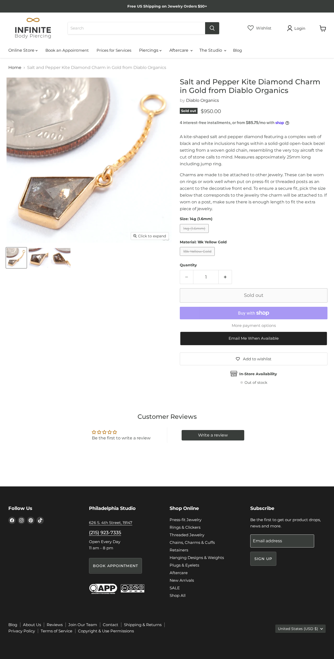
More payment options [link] (254, 325)
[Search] (212, 28)
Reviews (55, 624)
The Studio (211, 50)
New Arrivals (182, 580)
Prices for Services (114, 50)
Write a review (213, 435)
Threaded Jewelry (187, 534)
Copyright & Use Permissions (106, 630)
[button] (253, 338)
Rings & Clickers (185, 527)
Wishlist (263, 28)
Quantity (188, 265)
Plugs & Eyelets (184, 565)
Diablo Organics (202, 100)
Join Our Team (82, 624)
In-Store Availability (258, 374)
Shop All (178, 595)
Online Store (21, 50)
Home (14, 67)
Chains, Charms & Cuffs (192, 542)
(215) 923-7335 (105, 533)
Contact (110, 624)
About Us (32, 624)
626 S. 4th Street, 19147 (110, 522)
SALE (175, 587)
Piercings (149, 50)
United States (298, 628)
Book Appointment (115, 565)
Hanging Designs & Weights (197, 557)
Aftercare (179, 50)
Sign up (263, 558)
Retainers (179, 550)
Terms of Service (56, 630)
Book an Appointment (67, 50)
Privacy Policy (21, 630)
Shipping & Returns (143, 624)
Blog (237, 50)
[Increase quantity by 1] (225, 277)
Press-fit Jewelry (185, 519)
